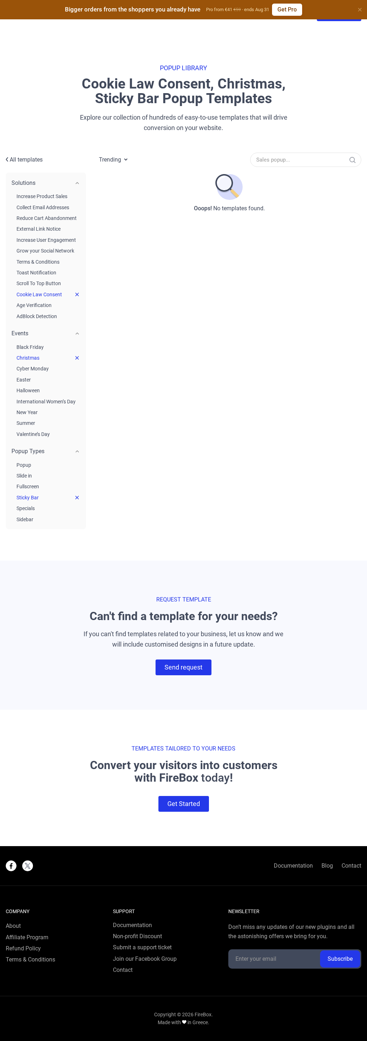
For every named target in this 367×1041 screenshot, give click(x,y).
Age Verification (34, 305)
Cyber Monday (32, 368)
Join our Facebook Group (145, 959)
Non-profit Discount (137, 936)
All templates (25, 159)
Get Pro (287, 9)
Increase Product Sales (41, 196)
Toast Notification (36, 272)
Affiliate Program (27, 937)
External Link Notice (38, 229)
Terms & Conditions (37, 262)
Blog (327, 866)
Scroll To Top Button (38, 283)
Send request (183, 667)
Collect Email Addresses (42, 207)
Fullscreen (27, 486)
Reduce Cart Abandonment (46, 218)
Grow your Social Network (45, 251)
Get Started (183, 803)
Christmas (27, 358)
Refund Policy (23, 948)
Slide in (24, 476)
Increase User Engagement (46, 240)
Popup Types (27, 451)
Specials (25, 508)
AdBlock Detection (36, 316)
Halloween (28, 390)
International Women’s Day (46, 401)
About (13, 926)
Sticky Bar (27, 497)
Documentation (293, 866)
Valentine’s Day (33, 434)
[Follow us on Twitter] (27, 865)
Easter (23, 380)
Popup (23, 465)
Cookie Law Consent (39, 294)
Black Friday (30, 347)
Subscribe (340, 958)
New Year (27, 412)
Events (19, 333)
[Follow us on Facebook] (11, 865)
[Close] (359, 9)
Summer (25, 423)
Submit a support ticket (142, 947)
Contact (351, 866)
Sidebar (24, 519)
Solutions (23, 182)
